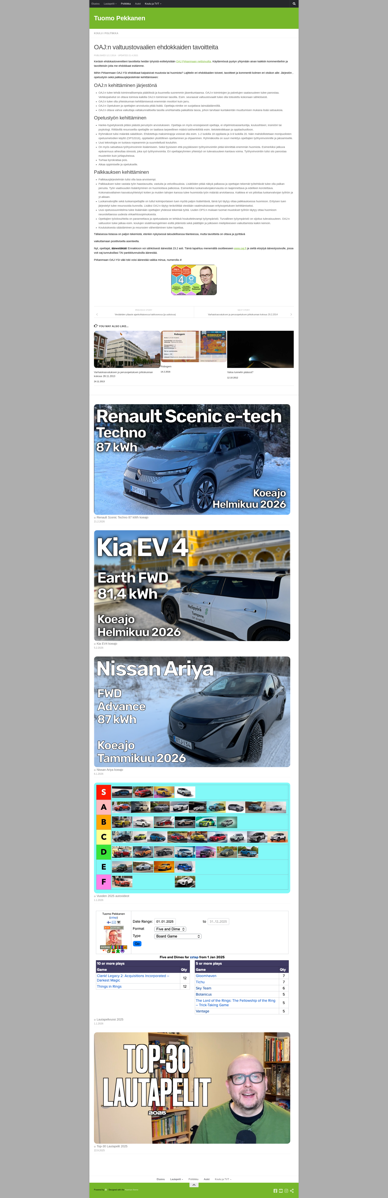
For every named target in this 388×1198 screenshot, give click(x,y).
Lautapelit (109, 3)
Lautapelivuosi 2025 (110, 1019)
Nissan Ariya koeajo (110, 769)
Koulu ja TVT (152, 3)
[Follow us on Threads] (292, 1191)
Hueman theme (131, 1190)
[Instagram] (286, 1191)
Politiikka (126, 3)
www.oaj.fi (240, 248)
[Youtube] (281, 1191)
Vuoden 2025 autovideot (113, 896)
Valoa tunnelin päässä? (240, 372)
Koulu (98, 33)
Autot (138, 3)
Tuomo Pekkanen (119, 18)
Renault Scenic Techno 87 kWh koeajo (122, 517)
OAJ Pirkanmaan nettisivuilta (193, 61)
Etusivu (96, 3)
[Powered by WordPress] (106, 1190)
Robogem (166, 366)
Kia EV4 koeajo (107, 643)
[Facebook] (275, 1191)
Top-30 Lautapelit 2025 (112, 1146)
